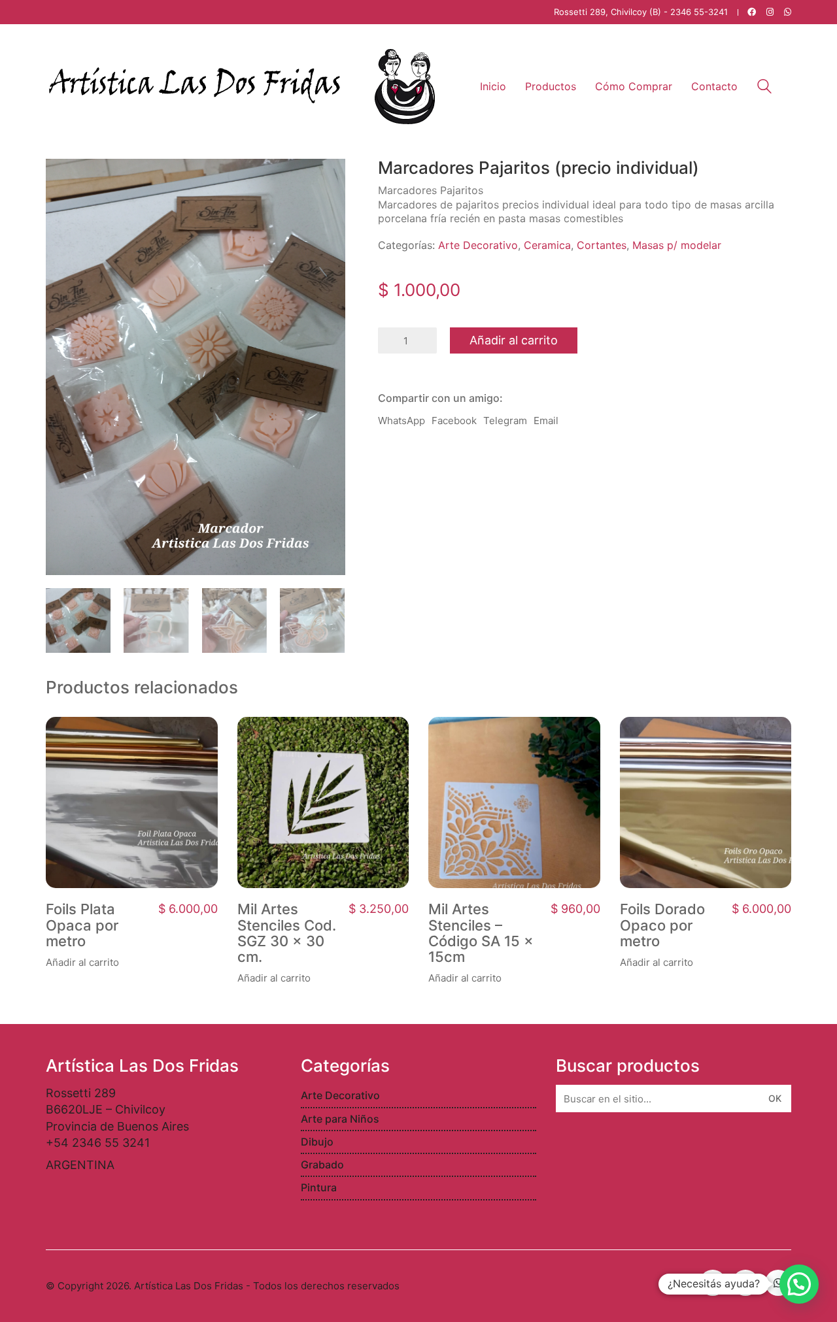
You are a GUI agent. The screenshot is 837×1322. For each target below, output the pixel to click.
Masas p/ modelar (676, 245)
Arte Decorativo (478, 245)
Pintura (319, 1187)
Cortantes (601, 245)
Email (546, 420)
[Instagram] (745, 1283)
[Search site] (764, 88)
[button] (799, 1284)
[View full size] (63, 179)
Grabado (322, 1164)
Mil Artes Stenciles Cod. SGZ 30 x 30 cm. (286, 933)
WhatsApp (401, 420)
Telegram (505, 420)
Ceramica (547, 245)
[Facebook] (713, 1283)
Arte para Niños (340, 1118)
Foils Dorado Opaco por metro (662, 925)
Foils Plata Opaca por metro (82, 925)
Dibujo (317, 1141)
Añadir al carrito (514, 340)
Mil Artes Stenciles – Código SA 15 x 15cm (481, 933)
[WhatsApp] (778, 1283)
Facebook (454, 420)
